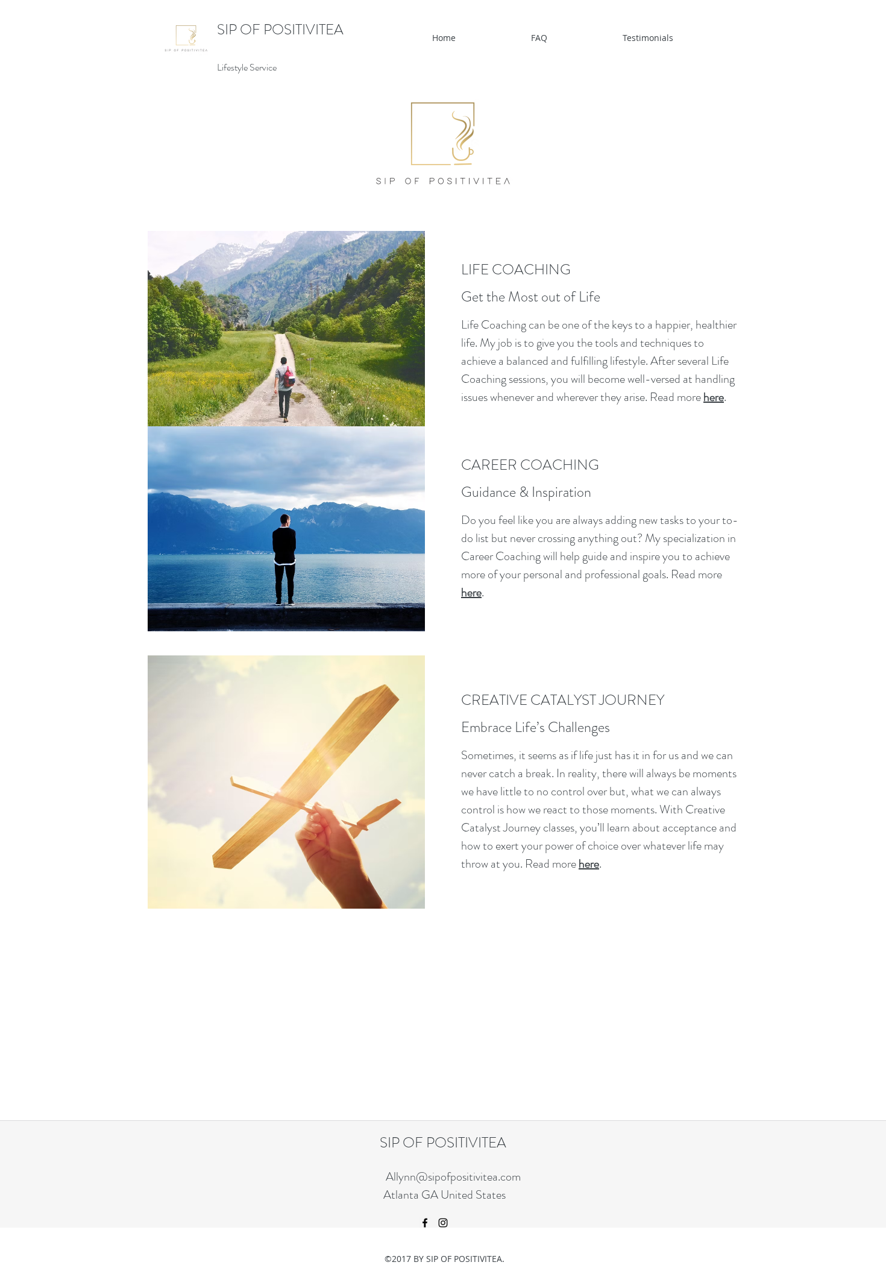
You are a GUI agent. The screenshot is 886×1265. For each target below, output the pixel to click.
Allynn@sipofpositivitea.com (453, 1176)
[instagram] (443, 1223)
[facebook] (425, 1223)
